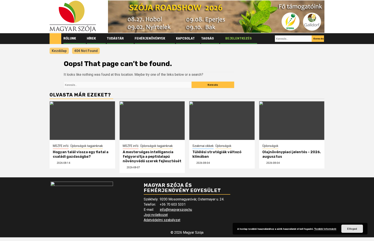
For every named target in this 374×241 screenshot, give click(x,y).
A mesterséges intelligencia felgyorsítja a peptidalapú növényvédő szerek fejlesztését (152, 156)
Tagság (207, 38)
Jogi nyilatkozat (156, 215)
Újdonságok (223, 146)
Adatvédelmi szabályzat (162, 220)
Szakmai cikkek (203, 146)
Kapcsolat (185, 38)
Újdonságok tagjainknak (86, 146)
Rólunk (69, 38)
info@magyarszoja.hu (176, 210)
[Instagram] (271, 38)
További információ (325, 228)
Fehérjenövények (150, 38)
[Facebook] (262, 38)
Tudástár (115, 38)
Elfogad (352, 229)
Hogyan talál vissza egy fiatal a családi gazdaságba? (80, 154)
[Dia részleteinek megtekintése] (216, 16)
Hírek (91, 38)
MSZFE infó (61, 146)
